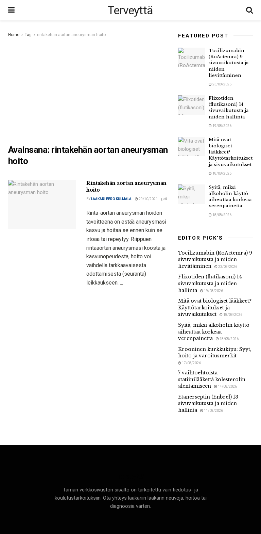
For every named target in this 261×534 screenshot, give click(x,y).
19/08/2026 (221, 126)
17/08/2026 (191, 363)
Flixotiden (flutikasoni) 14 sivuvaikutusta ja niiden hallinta (229, 107)
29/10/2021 (148, 199)
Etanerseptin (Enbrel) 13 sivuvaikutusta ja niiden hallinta (208, 403)
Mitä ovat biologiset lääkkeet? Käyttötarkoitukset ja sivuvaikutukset (214, 307)
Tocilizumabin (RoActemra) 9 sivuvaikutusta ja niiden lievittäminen (229, 63)
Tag (28, 34)
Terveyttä (130, 10)
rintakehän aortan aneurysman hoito (71, 34)
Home (13, 34)
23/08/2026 (221, 84)
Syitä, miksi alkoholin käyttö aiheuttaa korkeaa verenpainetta (230, 196)
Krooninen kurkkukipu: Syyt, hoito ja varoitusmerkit (214, 352)
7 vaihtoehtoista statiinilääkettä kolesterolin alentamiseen (211, 379)
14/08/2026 (227, 386)
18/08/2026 (221, 173)
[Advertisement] (88, 89)
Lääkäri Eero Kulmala (111, 199)
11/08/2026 (213, 410)
